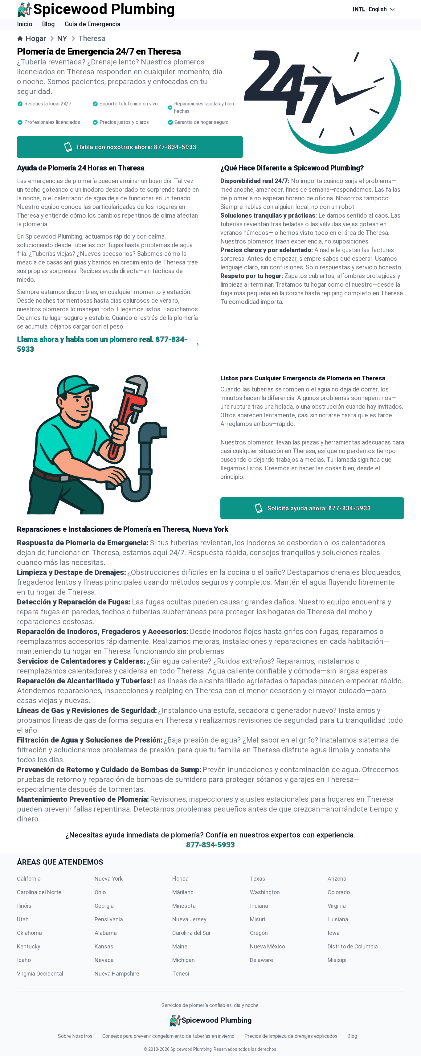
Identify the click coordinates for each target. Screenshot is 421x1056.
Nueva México (267, 946)
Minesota (184, 906)
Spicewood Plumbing (191, 1049)
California (29, 878)
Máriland (183, 892)
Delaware (261, 960)
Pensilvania (109, 919)
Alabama (106, 933)
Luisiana (338, 919)
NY (62, 38)
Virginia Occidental (40, 973)
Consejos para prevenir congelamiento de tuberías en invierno (168, 1036)
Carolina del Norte (39, 892)
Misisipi (337, 960)
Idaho (24, 960)
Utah (23, 919)
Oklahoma (29, 933)
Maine (179, 946)
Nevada (104, 960)
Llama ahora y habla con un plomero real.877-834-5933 (102, 344)
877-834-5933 (210, 845)
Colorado (339, 892)
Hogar (36, 38)
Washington (265, 892)
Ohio (100, 892)
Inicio (24, 24)
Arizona (337, 878)
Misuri (257, 919)
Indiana (259, 906)
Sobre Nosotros (75, 1036)
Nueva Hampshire (117, 973)
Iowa (334, 933)
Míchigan (183, 960)
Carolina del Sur (191, 933)
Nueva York (109, 878)
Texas (257, 878)
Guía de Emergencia (93, 24)
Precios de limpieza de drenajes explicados (290, 1036)
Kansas (104, 946)
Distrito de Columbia (353, 946)
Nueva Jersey (189, 919)
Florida (180, 878)
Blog (48, 24)
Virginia (337, 906)
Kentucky (28, 946)
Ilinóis (24, 906)
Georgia (104, 906)
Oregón (259, 933)
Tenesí (180, 973)
